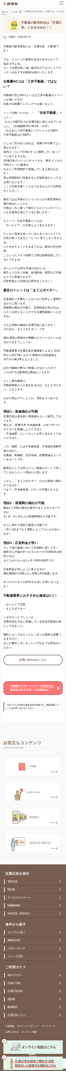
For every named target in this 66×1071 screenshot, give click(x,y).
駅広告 (11, 889)
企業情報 (9, 1026)
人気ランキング (16, 948)
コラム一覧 (16, 11)
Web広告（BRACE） (19, 913)
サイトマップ (48, 1026)
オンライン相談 (29, 1032)
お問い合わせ (12, 1032)
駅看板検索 (13, 905)
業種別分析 (13, 940)
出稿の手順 (13, 983)
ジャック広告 (15, 956)
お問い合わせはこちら (33, 659)
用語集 (11, 999)
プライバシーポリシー (28, 1026)
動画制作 (12, 1007)
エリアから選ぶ (16, 932)
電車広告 (12, 881)
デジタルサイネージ (18, 897)
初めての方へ (15, 975)
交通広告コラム (16, 1015)
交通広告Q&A (15, 991)
